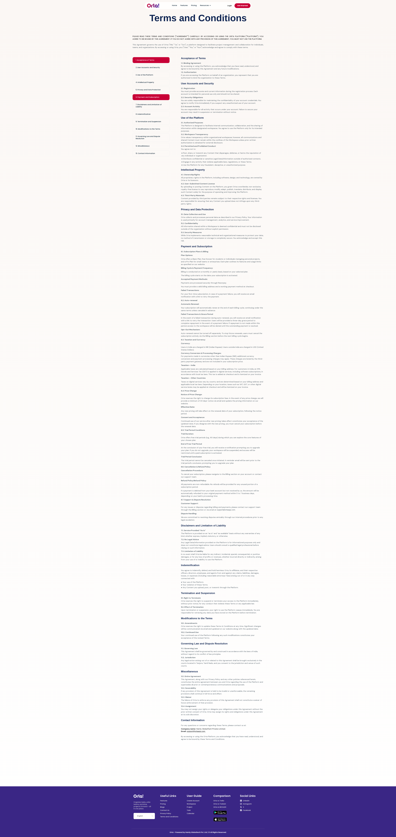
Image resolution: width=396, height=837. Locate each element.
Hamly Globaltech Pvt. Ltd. (196, 832)
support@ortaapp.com (226, 510)
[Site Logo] (153, 5)
